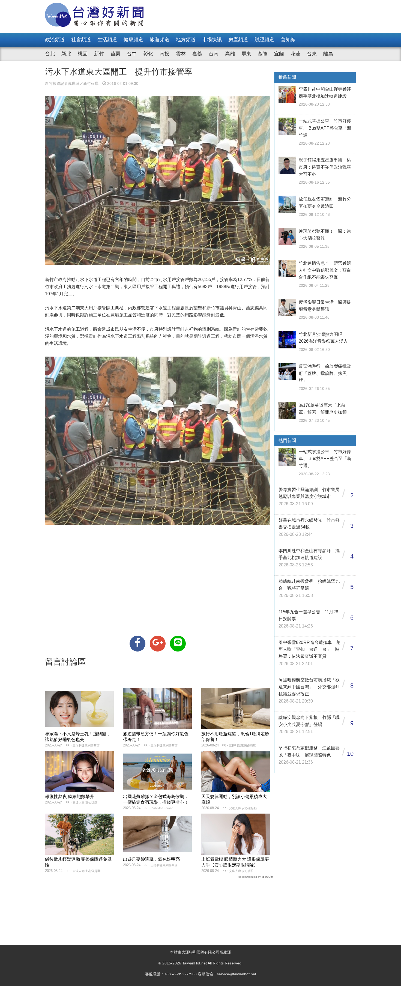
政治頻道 (55, 39)
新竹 (99, 53)
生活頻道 (107, 39)
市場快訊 (212, 39)
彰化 (148, 53)
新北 (66, 53)
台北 (50, 53)
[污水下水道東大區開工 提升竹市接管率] (137, 643)
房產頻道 (238, 39)
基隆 (263, 53)
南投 (164, 53)
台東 (312, 53)
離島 (328, 53)
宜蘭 (279, 53)
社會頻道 (81, 39)
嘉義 (197, 53)
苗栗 (115, 53)
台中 (132, 53)
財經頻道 (264, 39)
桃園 (83, 53)
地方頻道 (186, 39)
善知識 (288, 39)
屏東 (246, 53)
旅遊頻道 (159, 39)
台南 (214, 53)
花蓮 (295, 53)
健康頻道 (133, 39)
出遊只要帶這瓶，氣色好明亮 (151, 859)
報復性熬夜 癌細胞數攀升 (69, 796)
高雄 (230, 53)
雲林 (181, 53)
